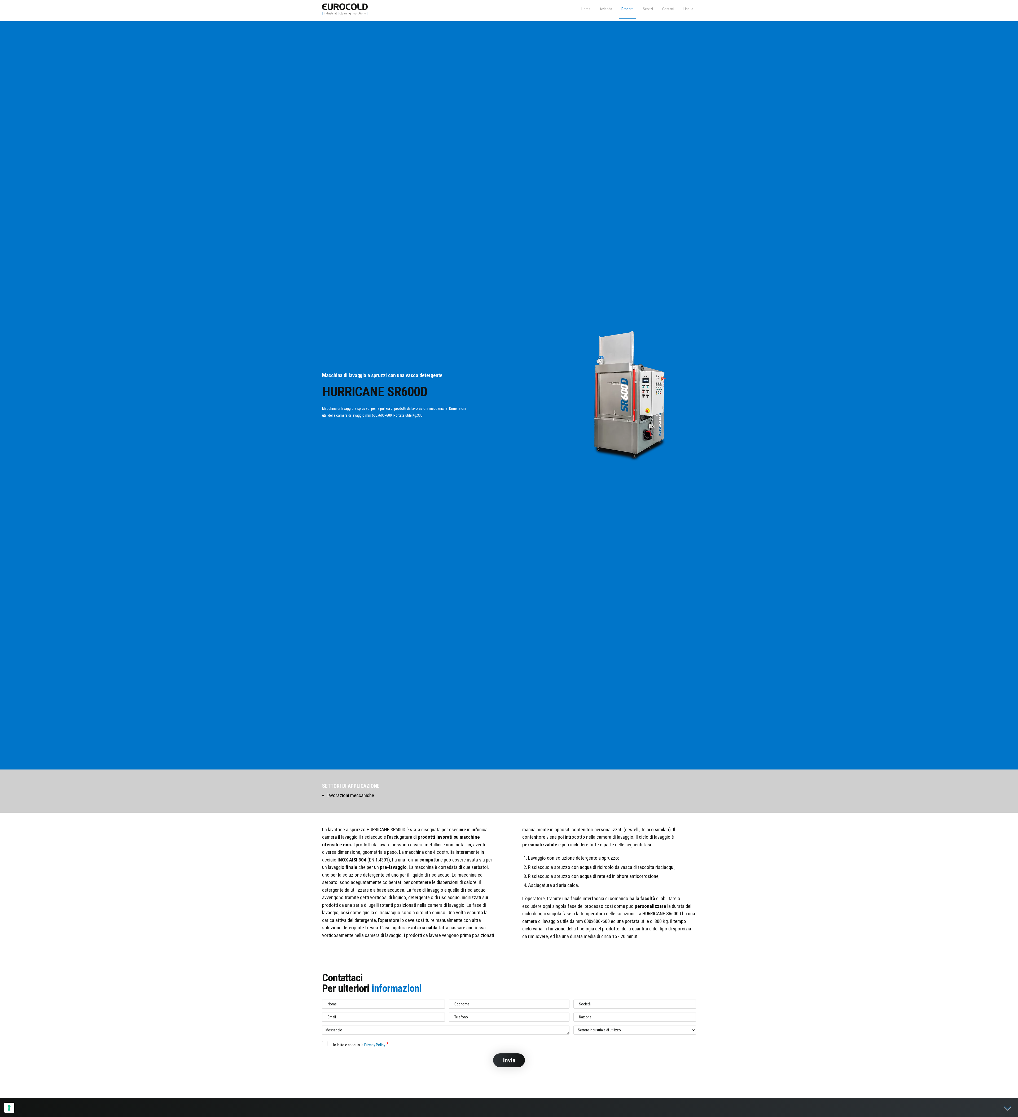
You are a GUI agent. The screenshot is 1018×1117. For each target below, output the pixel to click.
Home (585, 9)
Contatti (668, 9)
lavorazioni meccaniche (350, 795)
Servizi (648, 9)
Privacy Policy (375, 1045)
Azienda (606, 9)
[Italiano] (688, 9)
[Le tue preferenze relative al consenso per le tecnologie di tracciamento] (9, 1108)
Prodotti (627, 9)
